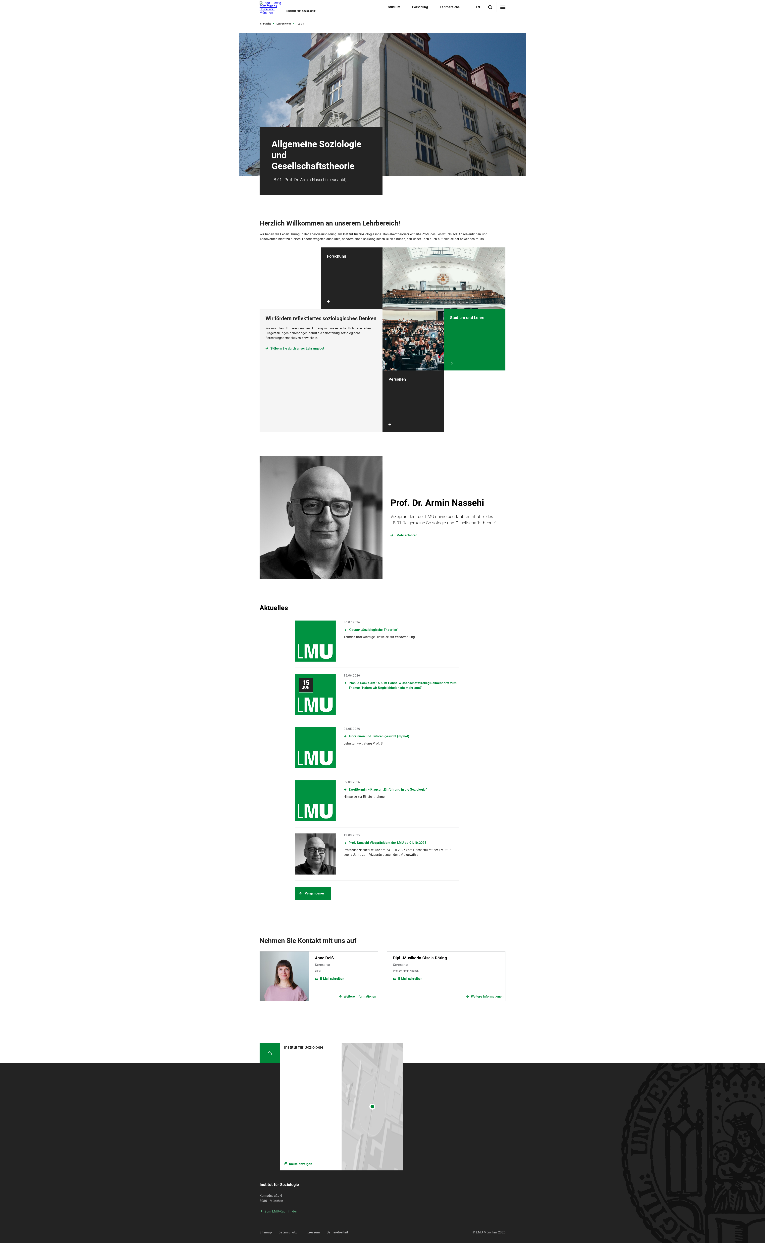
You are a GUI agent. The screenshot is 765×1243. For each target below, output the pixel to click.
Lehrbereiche (284, 23)
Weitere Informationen (360, 996)
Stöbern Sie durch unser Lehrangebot (297, 348)
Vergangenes (315, 893)
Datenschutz (288, 1232)
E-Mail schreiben (332, 979)
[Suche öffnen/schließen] (490, 7)
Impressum (312, 1232)
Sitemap (266, 1232)
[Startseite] (270, 1053)
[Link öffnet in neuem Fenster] (341, 1106)
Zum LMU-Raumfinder (281, 1211)
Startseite (265, 23)
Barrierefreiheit (337, 1232)
